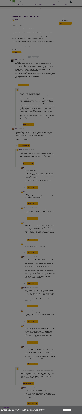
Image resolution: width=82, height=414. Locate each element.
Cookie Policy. (31, 412)
